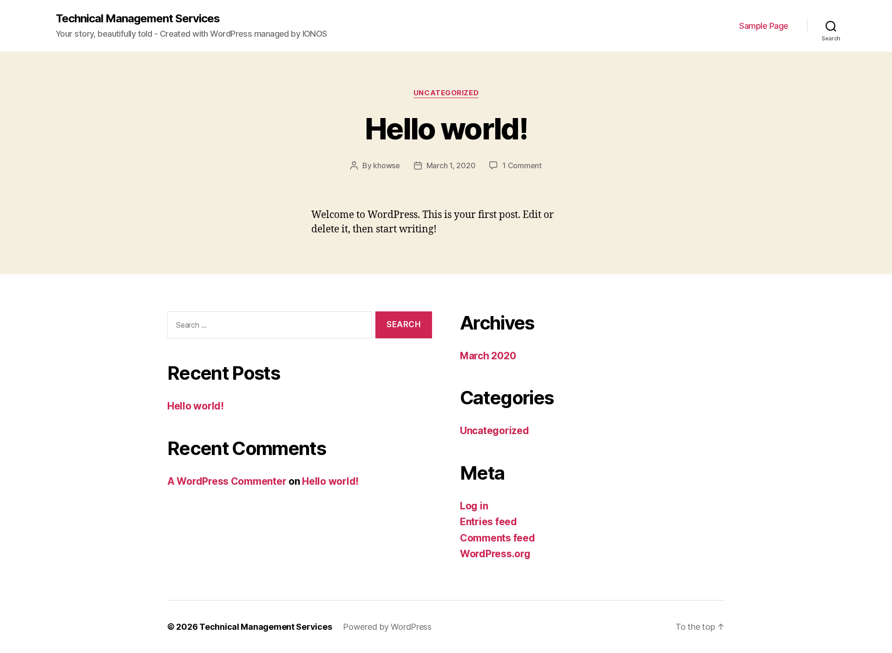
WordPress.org (495, 554)
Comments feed (497, 538)
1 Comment (522, 165)
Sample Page (763, 26)
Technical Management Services (138, 18)
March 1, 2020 (451, 165)
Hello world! (446, 128)
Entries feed (488, 522)
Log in (474, 506)
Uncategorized (446, 93)
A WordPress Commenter (226, 481)
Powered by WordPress (387, 627)
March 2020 (488, 356)
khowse (386, 165)
